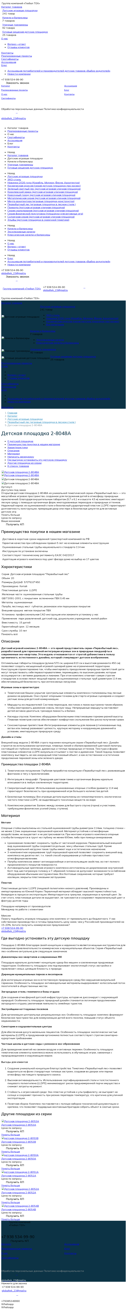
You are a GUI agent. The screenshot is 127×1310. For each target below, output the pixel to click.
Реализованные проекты (16, 55)
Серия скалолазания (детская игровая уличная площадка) (43, 210)
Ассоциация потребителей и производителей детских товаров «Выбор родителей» (58, 70)
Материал (13, 453)
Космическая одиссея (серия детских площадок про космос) (44, 185)
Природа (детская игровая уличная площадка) (36, 207)
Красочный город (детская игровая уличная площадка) (41, 195)
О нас (4, 38)
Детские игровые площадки (19, 10)
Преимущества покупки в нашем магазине (33, 444)
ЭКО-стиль (14, 179)
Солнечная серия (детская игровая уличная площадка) (41, 216)
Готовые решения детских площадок (25, 31)
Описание (13, 450)
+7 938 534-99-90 (12, 928)
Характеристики (17, 447)
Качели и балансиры (15, 17)
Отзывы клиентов (18, 47)
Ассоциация (8, 62)
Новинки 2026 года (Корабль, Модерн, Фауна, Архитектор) (43, 182)
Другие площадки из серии (24, 462)
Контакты (7, 52)
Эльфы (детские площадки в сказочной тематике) (38, 219)
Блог (4, 65)
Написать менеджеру (20, 456)
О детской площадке (20, 441)
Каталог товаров (11, 6)
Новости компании (19, 73)
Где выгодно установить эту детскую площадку (37, 459)
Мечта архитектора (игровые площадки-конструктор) (40, 201)
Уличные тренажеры (15, 24)
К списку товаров (18, 466)
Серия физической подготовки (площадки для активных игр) (45, 213)
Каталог (5, 86)
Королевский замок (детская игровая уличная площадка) (42, 191)
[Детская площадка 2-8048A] (20, 472)
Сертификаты (9, 59)
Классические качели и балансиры (28, 234)
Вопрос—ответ (16, 44)
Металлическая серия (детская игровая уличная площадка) (44, 198)
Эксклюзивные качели (21, 231)
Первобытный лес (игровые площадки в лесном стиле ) (41, 204)
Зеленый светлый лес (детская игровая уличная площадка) (44, 188)
